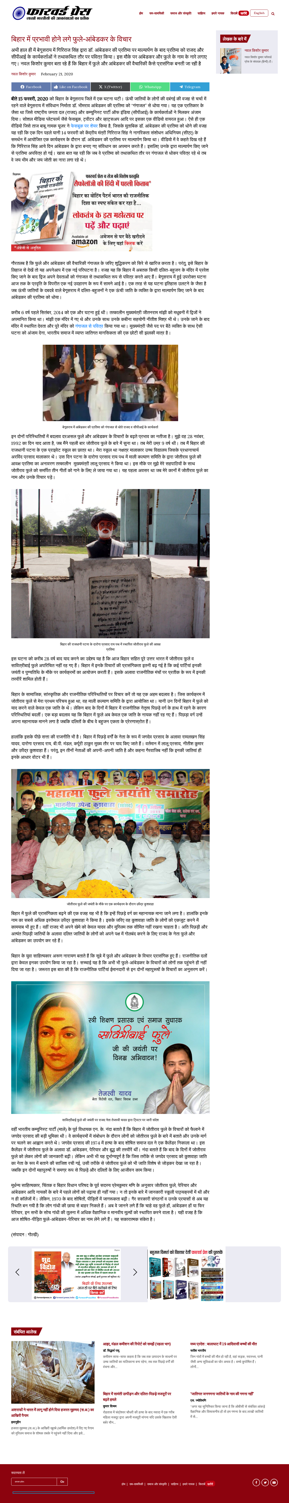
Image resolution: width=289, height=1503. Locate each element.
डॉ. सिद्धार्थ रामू (111, 1350)
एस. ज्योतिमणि (198, 1400)
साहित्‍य (201, 13)
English (259, 13)
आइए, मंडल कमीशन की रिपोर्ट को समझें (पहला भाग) (137, 1343)
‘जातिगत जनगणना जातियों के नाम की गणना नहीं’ (222, 1393)
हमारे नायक (218, 13)
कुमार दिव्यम (110, 1406)
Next (139, 1272)
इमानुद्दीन (16, 1422)
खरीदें (244, 13)
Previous (13, 1272)
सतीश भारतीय (198, 1350)
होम (141, 13)
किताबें (234, 13)
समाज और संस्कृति (180, 13)
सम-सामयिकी (156, 13)
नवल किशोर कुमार (23, 74)
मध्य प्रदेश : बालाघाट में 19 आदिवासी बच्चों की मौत (223, 1343)
